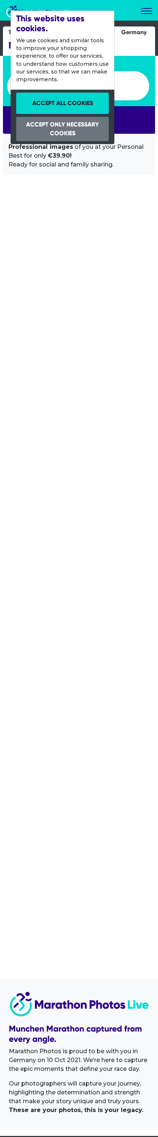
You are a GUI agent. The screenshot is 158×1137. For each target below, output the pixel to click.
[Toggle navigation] (146, 11)
